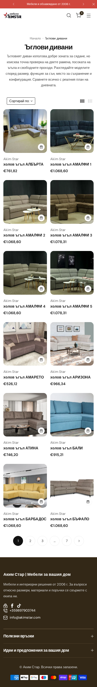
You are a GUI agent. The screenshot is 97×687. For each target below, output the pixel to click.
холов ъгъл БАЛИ (66, 448)
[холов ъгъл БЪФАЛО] (72, 486)
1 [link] (18, 541)
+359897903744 (22, 610)
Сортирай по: (19, 101)
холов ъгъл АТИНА (20, 448)
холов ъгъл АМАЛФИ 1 (70, 164)
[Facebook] (12, 606)
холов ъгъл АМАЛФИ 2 (24, 235)
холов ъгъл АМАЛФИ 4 (24, 306)
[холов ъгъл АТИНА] (25, 415)
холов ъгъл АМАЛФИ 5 (71, 306)
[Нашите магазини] (5, 606)
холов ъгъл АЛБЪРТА (23, 164)
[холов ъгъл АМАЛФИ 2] (25, 202)
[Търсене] (69, 15)
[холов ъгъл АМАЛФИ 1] (72, 131)
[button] (13, 4)
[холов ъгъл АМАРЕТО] (25, 344)
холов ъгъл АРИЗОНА (70, 377)
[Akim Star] (12, 15)
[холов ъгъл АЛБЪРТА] (25, 131)
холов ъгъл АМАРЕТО (23, 377)
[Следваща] (79, 541)
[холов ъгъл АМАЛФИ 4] (25, 273)
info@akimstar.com (25, 617)
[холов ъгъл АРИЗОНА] (72, 344)
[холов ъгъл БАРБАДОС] (25, 486)
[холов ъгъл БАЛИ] (72, 415)
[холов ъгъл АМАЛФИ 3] (72, 202)
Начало (35, 38)
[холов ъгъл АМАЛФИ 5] (72, 273)
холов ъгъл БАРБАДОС (24, 519)
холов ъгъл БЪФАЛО (69, 519)
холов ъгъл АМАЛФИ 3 (71, 235)
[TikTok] (19, 606)
